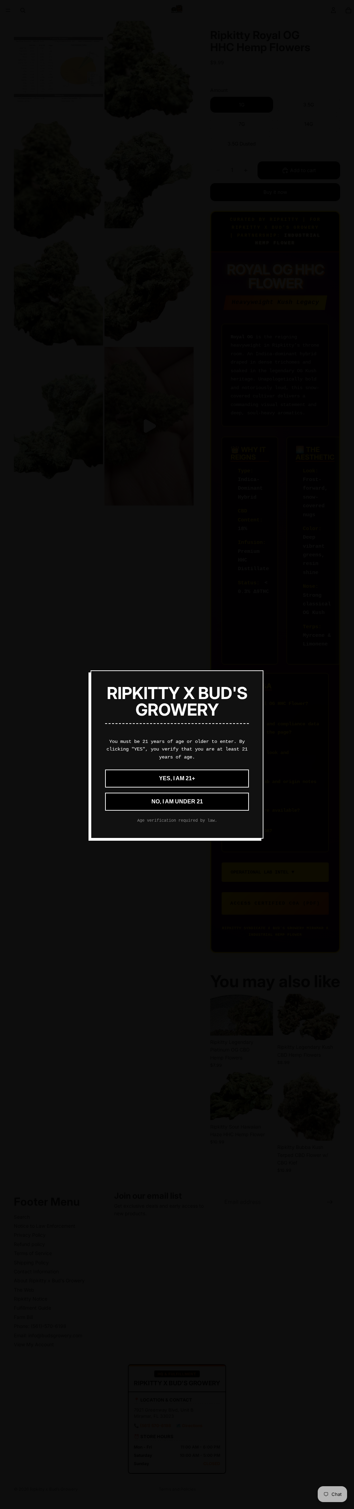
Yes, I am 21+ (177, 778)
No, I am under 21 (177, 801)
